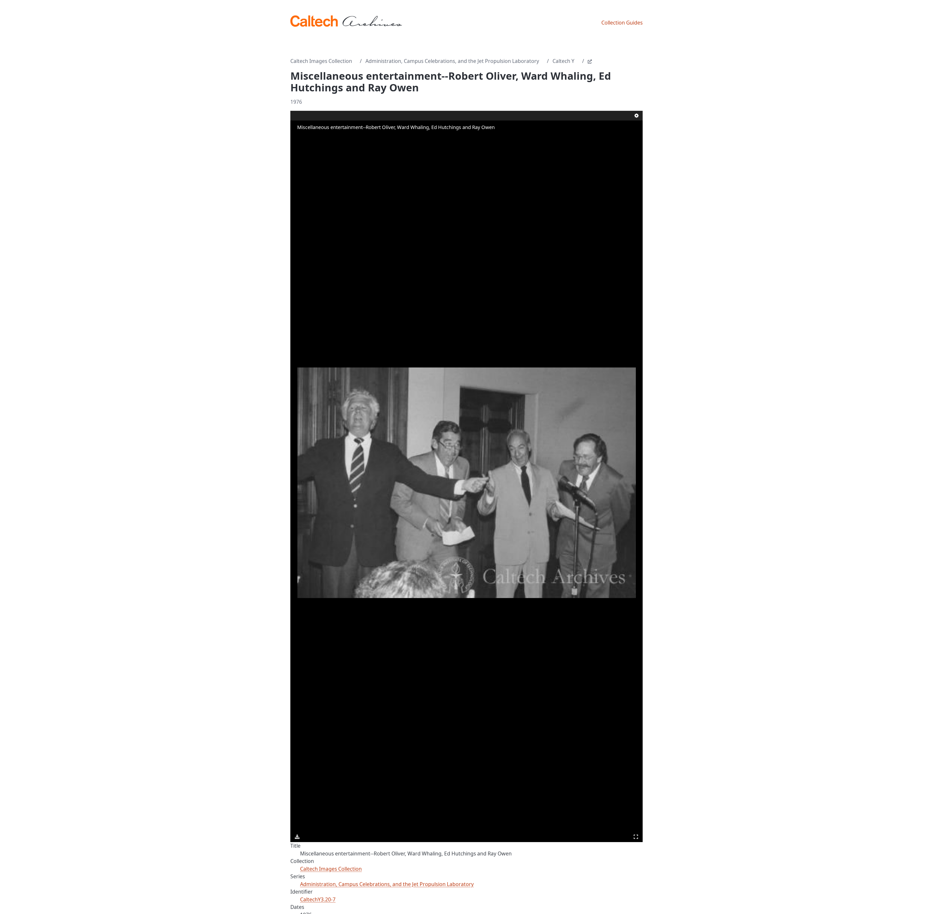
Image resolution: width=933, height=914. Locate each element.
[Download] (297, 837)
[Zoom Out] (304, 136)
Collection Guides (622, 22)
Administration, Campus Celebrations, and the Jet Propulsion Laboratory (452, 61)
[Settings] (636, 116)
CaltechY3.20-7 (318, 899)
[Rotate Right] (311, 136)
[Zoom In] (297, 136)
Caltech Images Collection (321, 61)
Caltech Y (563, 61)
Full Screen (636, 837)
